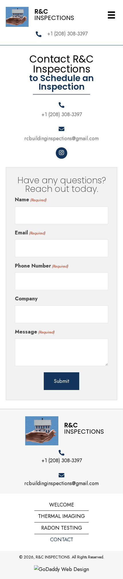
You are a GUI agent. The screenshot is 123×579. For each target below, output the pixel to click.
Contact (61, 539)
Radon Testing (61, 528)
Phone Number (41, 266)
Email (30, 232)
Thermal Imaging (61, 516)
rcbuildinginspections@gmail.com (61, 138)
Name (30, 199)
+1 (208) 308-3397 (67, 33)
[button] (61, 153)
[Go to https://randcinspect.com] (45, 16)
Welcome (61, 504)
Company (26, 298)
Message (34, 331)
